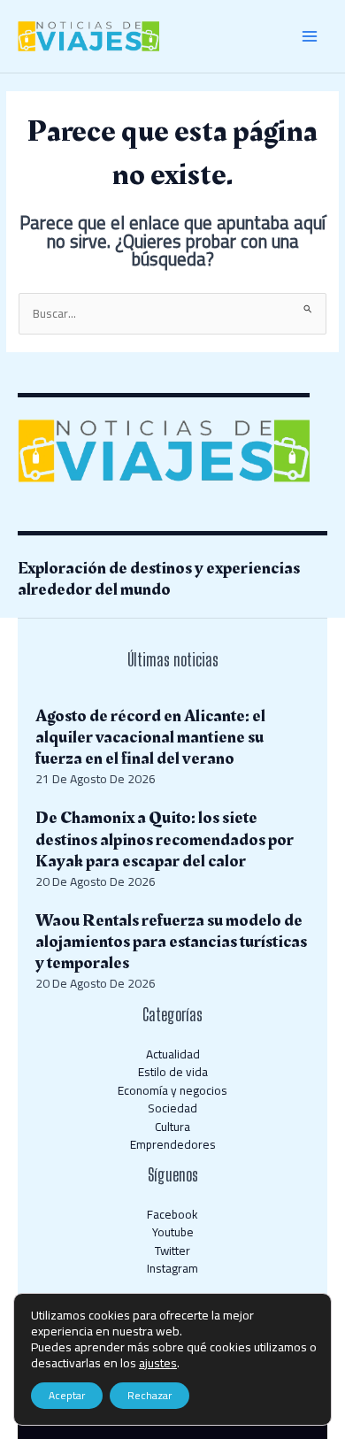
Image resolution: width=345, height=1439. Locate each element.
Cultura (172, 1126)
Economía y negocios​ (172, 1090)
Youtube (173, 1231)
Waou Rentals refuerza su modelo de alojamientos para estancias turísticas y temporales (171, 941)
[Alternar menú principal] (310, 37)
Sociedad (172, 1108)
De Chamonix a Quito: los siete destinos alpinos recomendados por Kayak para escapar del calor (164, 838)
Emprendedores (173, 1144)
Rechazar (149, 1395)
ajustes (158, 1363)
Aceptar (67, 1395)
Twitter (172, 1250)
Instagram (172, 1268)
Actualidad (173, 1054)
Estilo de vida (173, 1071)
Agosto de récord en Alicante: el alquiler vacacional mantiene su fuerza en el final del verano (150, 737)
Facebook (172, 1214)
